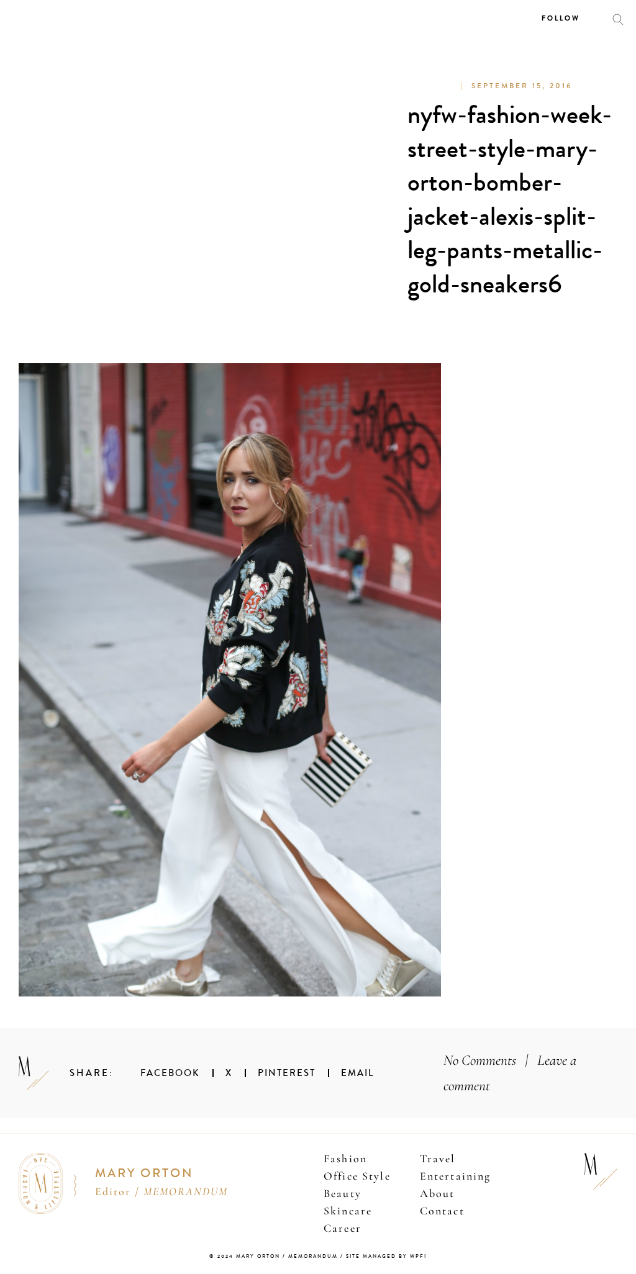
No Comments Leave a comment (509, 1073)
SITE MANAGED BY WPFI (386, 1256)
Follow (561, 18)
